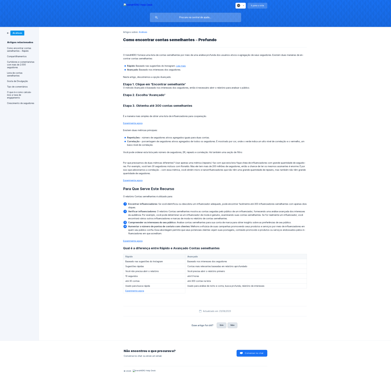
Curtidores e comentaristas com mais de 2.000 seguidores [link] (20, 65)
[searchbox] (195, 17)
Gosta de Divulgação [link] (17, 81)
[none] (138, 5)
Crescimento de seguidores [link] (20, 103)
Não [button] (232, 325)
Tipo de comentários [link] (17, 86)
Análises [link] (143, 32)
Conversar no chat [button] (254, 353)
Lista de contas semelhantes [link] (14, 74)
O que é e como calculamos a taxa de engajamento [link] (19, 95)
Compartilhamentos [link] (17, 56)
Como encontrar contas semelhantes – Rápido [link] (19, 49)
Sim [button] (221, 325)
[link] (15, 32)
